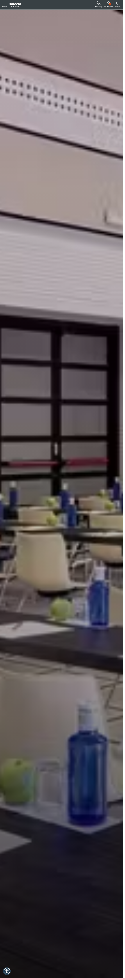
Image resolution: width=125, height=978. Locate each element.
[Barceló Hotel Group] (15, 5)
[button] (4, 4)
